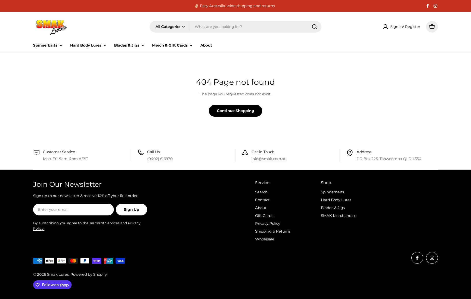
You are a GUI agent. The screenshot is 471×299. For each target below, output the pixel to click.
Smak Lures (58, 274)
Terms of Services (104, 223)
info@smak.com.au (269, 158)
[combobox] (235, 27)
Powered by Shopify (88, 274)
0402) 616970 (160, 158)
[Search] (314, 27)
